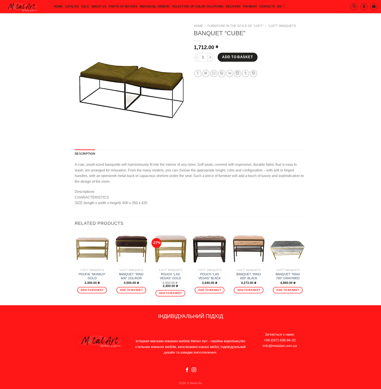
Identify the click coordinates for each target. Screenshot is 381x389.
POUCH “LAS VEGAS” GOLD (170, 276)
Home (198, 26)
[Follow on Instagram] (194, 370)
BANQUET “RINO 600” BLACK (248, 276)
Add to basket (237, 57)
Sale (85, 6)
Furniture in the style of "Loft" (235, 26)
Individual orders (155, 6)
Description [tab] (85, 153)
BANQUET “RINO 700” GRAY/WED (288, 276)
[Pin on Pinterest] (221, 73)
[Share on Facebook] (198, 73)
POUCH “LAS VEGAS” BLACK (209, 276)
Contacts (267, 6)
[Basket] (373, 6)
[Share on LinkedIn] (237, 73)
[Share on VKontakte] (229, 73)
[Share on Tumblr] (245, 73)
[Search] (353, 6)
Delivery (233, 6)
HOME (58, 6)
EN (279, 6)
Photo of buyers (123, 6)
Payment (250, 6)
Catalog (72, 6)
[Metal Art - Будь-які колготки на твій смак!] (25, 6)
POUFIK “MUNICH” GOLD (92, 276)
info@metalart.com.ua (280, 346)
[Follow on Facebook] (187, 370)
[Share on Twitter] (205, 73)
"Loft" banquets (282, 26)
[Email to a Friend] (213, 73)
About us (98, 6)
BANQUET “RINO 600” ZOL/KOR (131, 276)
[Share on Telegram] (253, 73)
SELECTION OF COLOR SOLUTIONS (198, 6)
